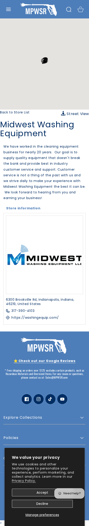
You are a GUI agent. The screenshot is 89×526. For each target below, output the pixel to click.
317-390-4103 (22, 311)
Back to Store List (15, 112)
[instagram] (39, 399)
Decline (42, 503)
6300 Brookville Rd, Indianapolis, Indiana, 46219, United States (40, 302)
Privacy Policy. (24, 480)
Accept (42, 492)
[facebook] (27, 399)
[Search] (69, 9)
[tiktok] (50, 399)
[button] (8, 9)
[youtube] (62, 399)
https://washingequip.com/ (35, 318)
